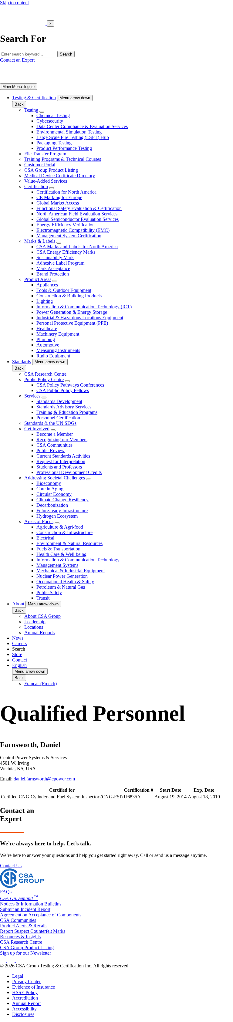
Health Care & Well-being (61, 554)
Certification (36, 186)
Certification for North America (66, 192)
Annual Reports (39, 632)
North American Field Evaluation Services (76, 213)
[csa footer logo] (23, 886)
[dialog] (116, 31)
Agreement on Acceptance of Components (40, 914)
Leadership (35, 621)
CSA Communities (54, 445)
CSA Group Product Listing (51, 170)
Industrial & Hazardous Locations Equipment (79, 317)
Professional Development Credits (69, 472)
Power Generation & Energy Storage (71, 312)
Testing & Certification (34, 97)
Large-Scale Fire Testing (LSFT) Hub (72, 137)
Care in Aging (49, 488)
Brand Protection (52, 273)
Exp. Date (204, 790)
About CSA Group (42, 616)
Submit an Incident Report (25, 909)
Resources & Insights (20, 936)
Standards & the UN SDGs (50, 423)
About (18, 603)
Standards (21, 361)
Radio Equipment (53, 355)
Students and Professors (59, 466)
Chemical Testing (53, 115)
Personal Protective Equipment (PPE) (72, 323)
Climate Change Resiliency (62, 499)
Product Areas (37, 279)
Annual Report (26, 1003)
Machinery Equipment (57, 334)
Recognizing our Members (61, 439)
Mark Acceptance (53, 268)
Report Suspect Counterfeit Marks (32, 931)
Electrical (45, 537)
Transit (42, 598)
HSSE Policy (25, 992)
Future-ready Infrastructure (62, 510)
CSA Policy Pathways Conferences (70, 384)
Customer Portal (39, 164)
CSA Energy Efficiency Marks (65, 252)
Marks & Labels (39, 241)
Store (17, 654)
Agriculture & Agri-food (59, 527)
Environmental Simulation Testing (69, 131)
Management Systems (57, 565)
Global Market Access (57, 202)
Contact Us (11, 865)
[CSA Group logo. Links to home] (23, 23)
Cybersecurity (49, 121)
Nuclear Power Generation (62, 576)
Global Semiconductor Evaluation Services (77, 219)
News (17, 638)
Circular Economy (54, 494)
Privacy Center (26, 981)
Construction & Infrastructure (64, 532)
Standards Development (59, 401)
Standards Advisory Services (63, 406)
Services (32, 395)
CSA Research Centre (45, 374)
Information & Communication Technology (78, 559)
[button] (75, 98)
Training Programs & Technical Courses (62, 159)
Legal (17, 976)
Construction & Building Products (69, 295)
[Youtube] (22, 960)
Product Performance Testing (64, 148)
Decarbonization (52, 505)
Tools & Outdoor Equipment (63, 290)
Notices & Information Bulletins (30, 903)
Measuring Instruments (58, 350)
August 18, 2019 (204, 796)
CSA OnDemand (19, 898)
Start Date (170, 790)
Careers (19, 643)
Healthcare (46, 328)
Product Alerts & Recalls (23, 925)
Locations (33, 627)
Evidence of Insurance (33, 987)
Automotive (47, 344)
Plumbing (45, 339)
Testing (31, 110)
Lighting (44, 301)
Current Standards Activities (63, 456)
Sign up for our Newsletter (25, 953)
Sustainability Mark (55, 257)
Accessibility (24, 1008)
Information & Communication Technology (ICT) (84, 306)
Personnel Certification (58, 417)
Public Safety (49, 592)
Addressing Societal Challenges (54, 477)
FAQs (6, 891)
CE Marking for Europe (59, 197)
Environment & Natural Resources (69, 543)
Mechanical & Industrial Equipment (70, 570)
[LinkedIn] (3, 960)
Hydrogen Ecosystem (57, 516)
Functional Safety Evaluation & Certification (79, 208)
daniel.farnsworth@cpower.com (44, 778)
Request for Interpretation (60, 461)
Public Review (50, 450)
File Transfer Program (45, 153)
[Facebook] (14, 960)
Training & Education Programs (66, 412)
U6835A (132, 796)
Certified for (62, 790)
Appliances (47, 284)
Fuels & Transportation (58, 548)
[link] (18, 86)
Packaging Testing (54, 142)
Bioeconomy (48, 483)
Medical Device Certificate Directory (59, 175)
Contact (19, 659)
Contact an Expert (17, 60)
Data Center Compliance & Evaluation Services (82, 126)
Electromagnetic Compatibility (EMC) (73, 230)
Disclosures (23, 1014)
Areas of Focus (38, 521)
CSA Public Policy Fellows (62, 390)
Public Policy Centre (44, 379)
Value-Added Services (45, 181)
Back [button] (19, 104)
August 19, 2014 (170, 796)
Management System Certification (68, 235)
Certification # (138, 790)
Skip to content (14, 2)
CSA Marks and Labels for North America (77, 246)
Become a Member (54, 434)
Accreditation (25, 997)
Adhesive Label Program (60, 263)
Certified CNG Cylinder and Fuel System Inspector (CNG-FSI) (62, 796)
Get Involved (36, 428)
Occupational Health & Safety (65, 581)
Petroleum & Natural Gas (60, 587)
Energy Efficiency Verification (65, 224)
